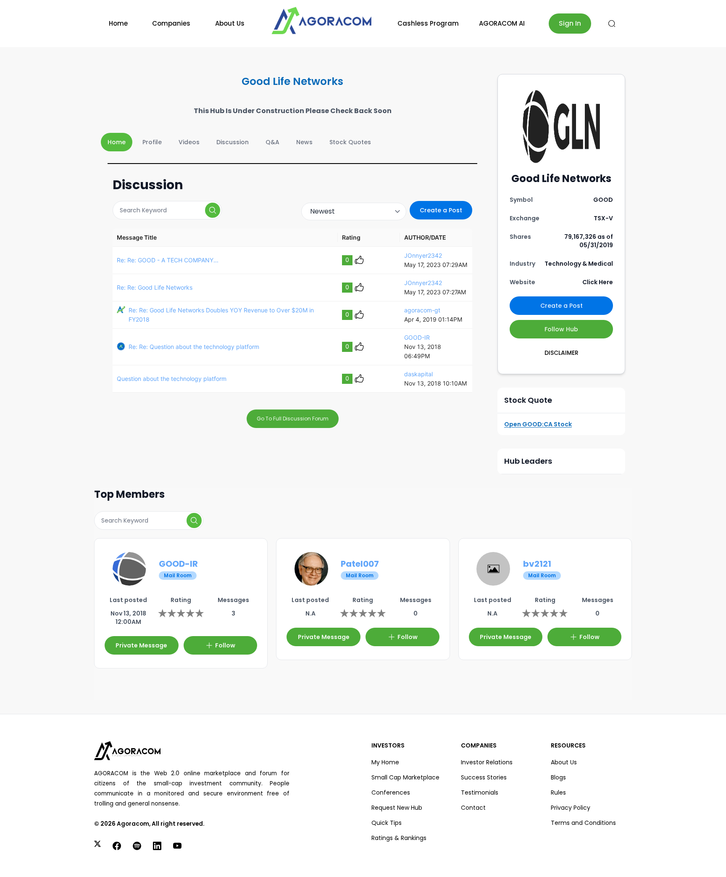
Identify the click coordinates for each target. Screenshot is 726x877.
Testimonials (479, 792)
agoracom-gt (422, 310)
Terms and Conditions (583, 823)
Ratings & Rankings (398, 838)
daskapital (418, 374)
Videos (189, 142)
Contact (473, 807)
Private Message (141, 645)
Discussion (232, 142)
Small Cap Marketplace (405, 777)
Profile (152, 142)
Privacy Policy (570, 807)
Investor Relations (487, 762)
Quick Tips (386, 823)
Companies (171, 23)
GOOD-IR (417, 337)
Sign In (570, 23)
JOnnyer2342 (423, 255)
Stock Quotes (350, 142)
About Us (230, 23)
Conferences (390, 792)
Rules (558, 792)
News (304, 142)
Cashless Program (428, 23)
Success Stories (484, 777)
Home (118, 23)
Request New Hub (396, 807)
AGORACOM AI (502, 23)
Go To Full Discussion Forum (293, 418)
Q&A (272, 142)
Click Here (597, 282)
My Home (385, 762)
